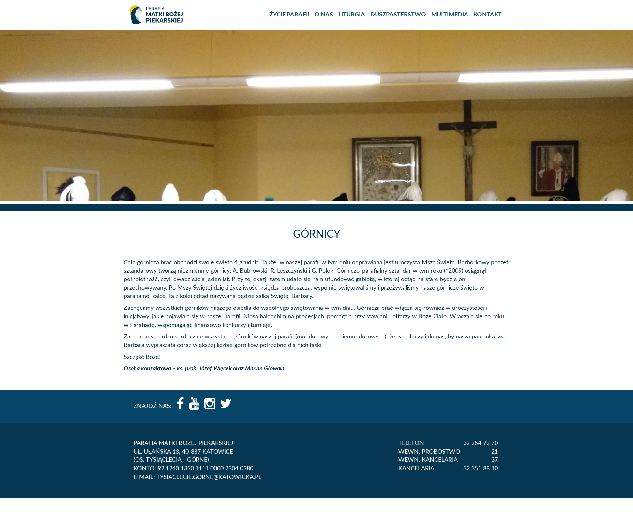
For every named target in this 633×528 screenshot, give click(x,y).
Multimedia (449, 15)
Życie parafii (289, 15)
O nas (324, 15)
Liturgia (351, 15)
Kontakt (487, 15)
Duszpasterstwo (398, 15)
